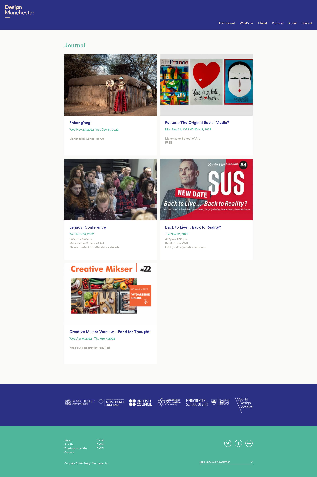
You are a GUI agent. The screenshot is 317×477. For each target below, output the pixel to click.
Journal (307, 23)
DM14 (100, 444)
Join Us (68, 444)
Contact (69, 452)
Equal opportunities (75, 448)
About (292, 23)
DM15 (100, 440)
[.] (250, 461)
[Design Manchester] (19, 15)
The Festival (227, 23)
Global (262, 23)
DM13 (100, 448)
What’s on (246, 23)
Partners (277, 23)
